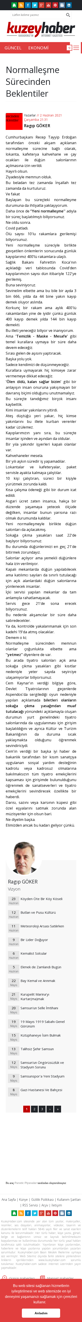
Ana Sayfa (9, 1199)
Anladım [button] (41, 1313)
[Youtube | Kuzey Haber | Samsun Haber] (48, 5)
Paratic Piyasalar (26, 1183)
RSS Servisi (30, 1205)
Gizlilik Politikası (42, 1199)
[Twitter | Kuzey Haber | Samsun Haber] (35, 5)
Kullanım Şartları (69, 1199)
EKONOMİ (38, 48)
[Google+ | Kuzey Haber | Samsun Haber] (41, 5)
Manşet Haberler (60, 1278)
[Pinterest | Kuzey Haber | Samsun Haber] (55, 5)
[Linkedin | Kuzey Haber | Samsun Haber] (69, 5)
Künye (23, 1199)
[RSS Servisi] (21, 5)
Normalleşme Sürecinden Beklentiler (32, 81)
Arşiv (44, 1205)
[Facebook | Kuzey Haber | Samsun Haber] (28, 5)
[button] (47, 1302)
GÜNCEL (13, 48)
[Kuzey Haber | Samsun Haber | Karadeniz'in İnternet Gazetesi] (14, 5)
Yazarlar (30, 115)
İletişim (56, 1205)
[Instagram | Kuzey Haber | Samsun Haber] (62, 5)
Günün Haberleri (22, 1278)
